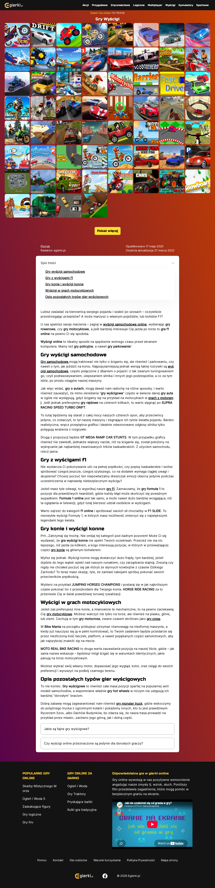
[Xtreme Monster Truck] (68, 108)
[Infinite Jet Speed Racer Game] (120, 108)
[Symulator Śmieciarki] (43, 206)
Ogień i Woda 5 (34, 799)
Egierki (94, 12)
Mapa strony (169, 860)
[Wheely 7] (17, 157)
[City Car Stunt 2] (120, 59)
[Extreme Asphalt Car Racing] (94, 59)
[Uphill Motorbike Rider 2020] (17, 132)
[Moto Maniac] (94, 181)
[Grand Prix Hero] (146, 59)
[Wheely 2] (43, 157)
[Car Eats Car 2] (68, 181)
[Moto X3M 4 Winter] (94, 157)
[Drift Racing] (68, 157)
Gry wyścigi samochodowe (65, 271)
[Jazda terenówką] (43, 108)
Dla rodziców (78, 860)
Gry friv (28, 822)
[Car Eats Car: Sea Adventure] (68, 59)
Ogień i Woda (77, 786)
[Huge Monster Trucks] (171, 181)
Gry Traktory (76, 794)
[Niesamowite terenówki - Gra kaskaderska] (197, 108)
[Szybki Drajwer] (171, 83)
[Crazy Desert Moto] (17, 83)
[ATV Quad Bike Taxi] (197, 59)
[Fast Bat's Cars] (146, 181)
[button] (108, 263)
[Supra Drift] (197, 35)
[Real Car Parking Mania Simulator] (197, 157)
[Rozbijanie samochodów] (68, 132)
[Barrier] (146, 83)
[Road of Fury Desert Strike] (146, 157)
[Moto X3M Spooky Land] (94, 35)
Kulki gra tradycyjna (81, 810)
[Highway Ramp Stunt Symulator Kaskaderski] (171, 108)
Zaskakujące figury (37, 806)
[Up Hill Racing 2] (68, 35)
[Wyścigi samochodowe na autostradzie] (94, 108)
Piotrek (45, 246)
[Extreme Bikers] (120, 181)
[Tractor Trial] (43, 181)
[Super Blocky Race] (43, 83)
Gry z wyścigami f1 (59, 278)
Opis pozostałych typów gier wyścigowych (76, 297)
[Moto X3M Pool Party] (146, 132)
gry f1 (110, 489)
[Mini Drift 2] (171, 132)
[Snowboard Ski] (197, 181)
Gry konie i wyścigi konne (64, 284)
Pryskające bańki (79, 802)
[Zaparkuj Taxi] (68, 206)
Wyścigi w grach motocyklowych (69, 290)
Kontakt (58, 860)
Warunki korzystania (107, 860)
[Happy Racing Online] (17, 35)
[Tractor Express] (171, 59)
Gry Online (104, 12)
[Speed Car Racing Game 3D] (94, 132)
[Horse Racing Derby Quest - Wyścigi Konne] (17, 206)
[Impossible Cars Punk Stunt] (171, 35)
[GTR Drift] (146, 35)
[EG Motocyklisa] (120, 83)
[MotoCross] (94, 83)
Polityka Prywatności (141, 860)
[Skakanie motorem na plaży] (43, 132)
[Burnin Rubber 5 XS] (120, 35)
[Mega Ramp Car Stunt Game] (146, 108)
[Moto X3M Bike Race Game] (120, 157)
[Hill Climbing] (120, 132)
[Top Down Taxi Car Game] (17, 181)
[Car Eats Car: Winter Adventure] (17, 59)
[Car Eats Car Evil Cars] (43, 59)
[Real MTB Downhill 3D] (197, 132)
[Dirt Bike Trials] (94, 206)
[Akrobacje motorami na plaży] (17, 108)
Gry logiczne (32, 814)
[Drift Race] (43, 35)
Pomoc (42, 860)
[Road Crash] (197, 83)
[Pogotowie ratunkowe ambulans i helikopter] (68, 83)
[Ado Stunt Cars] (171, 157)
